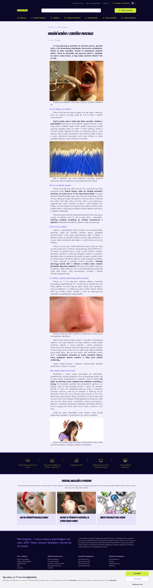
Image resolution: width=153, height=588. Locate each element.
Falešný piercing (39, 18)
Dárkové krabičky (73, 18)
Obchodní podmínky (54, 566)
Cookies (50, 568)
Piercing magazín (53, 559)
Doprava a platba (77, 3)
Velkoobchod (21, 563)
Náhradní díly (93, 18)
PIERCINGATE (22, 10)
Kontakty (106, 3)
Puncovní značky (53, 561)
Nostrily (111, 561)
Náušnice (56, 18)
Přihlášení (117, 3)
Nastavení (137, 579)
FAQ (18, 566)
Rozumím (137, 573)
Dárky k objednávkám (93, 3)
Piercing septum (114, 559)
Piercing (23, 18)
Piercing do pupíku (84, 561)
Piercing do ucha (83, 563)
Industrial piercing (84, 566)
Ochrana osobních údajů (56, 563)
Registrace (125, 3)
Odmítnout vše (137, 584)
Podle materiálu (130, 18)
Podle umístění (110, 18)
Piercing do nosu (83, 559)
